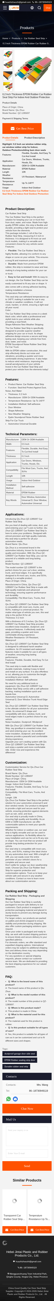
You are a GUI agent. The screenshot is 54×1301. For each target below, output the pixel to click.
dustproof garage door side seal (19, 1053)
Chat (48, 8)
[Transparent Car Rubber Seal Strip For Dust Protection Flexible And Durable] (14, 1201)
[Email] (15, 1099)
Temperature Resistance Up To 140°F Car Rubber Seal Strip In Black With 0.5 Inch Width (39, 1217)
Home (5, 38)
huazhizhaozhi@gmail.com (18, 2)
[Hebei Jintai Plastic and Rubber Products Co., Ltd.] (15, 7)
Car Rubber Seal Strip (34, 38)
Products (16, 38)
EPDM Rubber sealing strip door (19, 1060)
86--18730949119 (43, 2)
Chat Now (27, 1108)
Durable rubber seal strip (16, 1066)
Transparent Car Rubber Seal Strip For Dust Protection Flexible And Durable (14, 1217)
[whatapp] (8, 1099)
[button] (8, 90)
